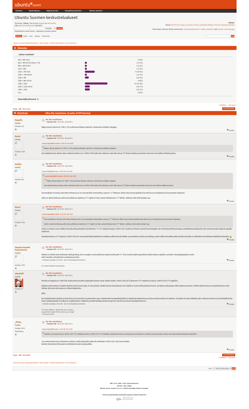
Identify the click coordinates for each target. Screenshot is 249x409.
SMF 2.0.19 (113, 383)
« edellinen (223, 105)
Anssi (17, 136)
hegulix (18, 120)
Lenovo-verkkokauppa (226, 29)
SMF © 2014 (122, 383)
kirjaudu (41, 23)
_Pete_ (18, 322)
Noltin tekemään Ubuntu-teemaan (136, 388)
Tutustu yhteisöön (200, 25)
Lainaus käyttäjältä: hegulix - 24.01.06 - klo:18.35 (58, 143)
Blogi (210, 25)
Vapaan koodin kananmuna (22, 248)
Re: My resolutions (54, 119)
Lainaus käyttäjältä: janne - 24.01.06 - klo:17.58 (57, 329)
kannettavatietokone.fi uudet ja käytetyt (198, 29)
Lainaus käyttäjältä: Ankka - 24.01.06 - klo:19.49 (57, 214)
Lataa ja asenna (186, 25)
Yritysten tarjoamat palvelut (224, 25)
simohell (19, 273)
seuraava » (232, 105)
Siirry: (210, 368)
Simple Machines (133, 383)
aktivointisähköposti (26, 25)
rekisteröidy (51, 23)
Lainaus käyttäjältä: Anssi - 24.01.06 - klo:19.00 (57, 171)
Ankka (18, 164)
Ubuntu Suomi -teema (108, 388)
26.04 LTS (175, 25)
